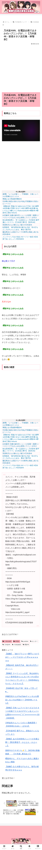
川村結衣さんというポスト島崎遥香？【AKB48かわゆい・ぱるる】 (21, 724)
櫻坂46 (26, 644)
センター (35, 641)
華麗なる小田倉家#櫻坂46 (12, 199)
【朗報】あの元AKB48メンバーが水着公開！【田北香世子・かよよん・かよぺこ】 (22, 742)
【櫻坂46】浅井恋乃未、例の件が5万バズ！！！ (21, 667)
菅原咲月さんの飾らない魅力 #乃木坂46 (17, 225)
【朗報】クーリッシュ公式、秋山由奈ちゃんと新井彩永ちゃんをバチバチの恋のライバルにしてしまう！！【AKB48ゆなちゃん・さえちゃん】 (22, 678)
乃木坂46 (7, 644)
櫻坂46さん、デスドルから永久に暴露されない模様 (22, 760)
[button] (37, 503)
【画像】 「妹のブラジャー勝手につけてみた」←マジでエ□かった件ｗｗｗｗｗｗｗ (22, 657)
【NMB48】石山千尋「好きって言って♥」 (21, 690)
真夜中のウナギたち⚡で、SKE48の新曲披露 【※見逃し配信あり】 (22, 752)
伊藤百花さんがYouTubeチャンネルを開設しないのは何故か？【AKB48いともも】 (22, 699)
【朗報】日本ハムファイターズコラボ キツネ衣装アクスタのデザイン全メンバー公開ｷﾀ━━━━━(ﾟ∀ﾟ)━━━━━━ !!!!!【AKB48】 (22, 713)
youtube (25, 641)
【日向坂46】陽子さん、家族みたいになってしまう (22, 732)
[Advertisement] (21, 67)
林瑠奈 (17, 641)
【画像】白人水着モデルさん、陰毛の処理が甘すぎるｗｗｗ (22, 768)
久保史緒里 (7, 641)
